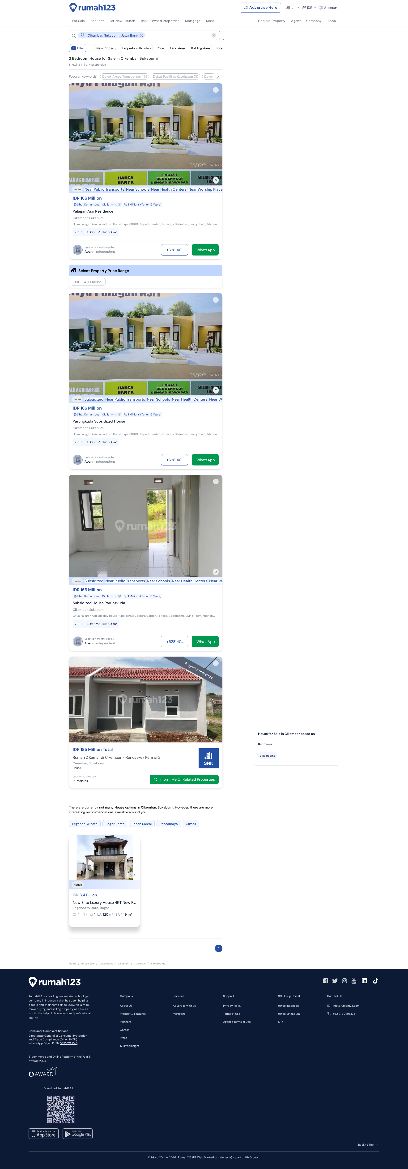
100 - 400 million (88, 282)
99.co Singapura (289, 1014)
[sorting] (90, 48)
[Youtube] (354, 981)
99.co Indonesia (288, 1006)
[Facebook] (325, 981)
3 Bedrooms (267, 755)
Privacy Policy (232, 1006)
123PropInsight (129, 1046)
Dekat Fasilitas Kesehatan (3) (175, 76)
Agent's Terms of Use (237, 1022)
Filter (78, 48)
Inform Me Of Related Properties (187, 779)
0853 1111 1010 (68, 1043)
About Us (126, 1006)
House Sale (87, 963)
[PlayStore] (78, 1133)
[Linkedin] (364, 981)
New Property (106, 48)
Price (160, 48)
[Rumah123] (92, 7)
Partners (125, 1022)
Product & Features (133, 1014)
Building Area (200, 48)
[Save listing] (216, 90)
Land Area (177, 48)
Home (72, 963)
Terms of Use (231, 1014)
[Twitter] (335, 981)
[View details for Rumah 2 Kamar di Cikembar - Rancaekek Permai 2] (145, 741)
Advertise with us (184, 1006)
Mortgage (179, 1014)
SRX (280, 1022)
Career (124, 1030)
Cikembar (140, 963)
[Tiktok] (375, 981)
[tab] (296, 744)
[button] (139, 35)
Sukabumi (123, 963)
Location (222, 48)
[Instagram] (344, 981)
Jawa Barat (106, 963)
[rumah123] (55, 983)
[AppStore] (44, 1133)
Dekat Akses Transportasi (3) (124, 76)
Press (123, 1038)
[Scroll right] (218, 76)
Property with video (136, 48)
